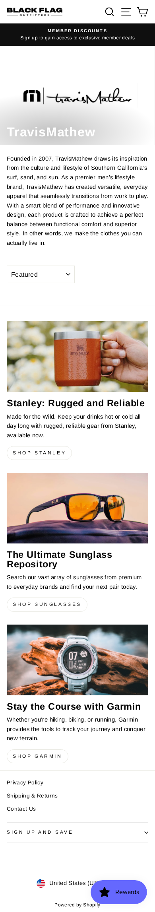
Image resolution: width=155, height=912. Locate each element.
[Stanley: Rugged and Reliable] (77, 356)
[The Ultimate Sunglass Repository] (77, 508)
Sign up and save (40, 831)
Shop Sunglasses (47, 604)
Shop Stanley (39, 453)
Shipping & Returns (32, 796)
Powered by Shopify (77, 905)
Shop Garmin (37, 756)
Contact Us (21, 809)
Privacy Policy (25, 783)
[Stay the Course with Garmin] (77, 660)
